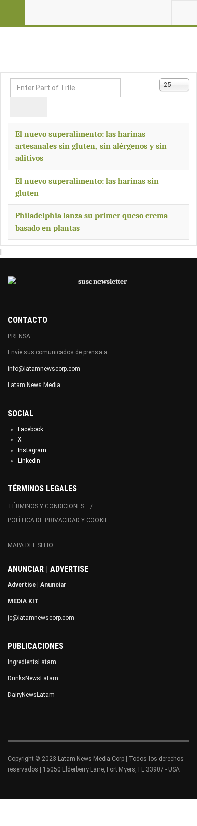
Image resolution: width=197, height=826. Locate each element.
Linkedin (29, 460)
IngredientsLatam (32, 662)
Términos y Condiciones (46, 506)
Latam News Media (34, 385)
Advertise (22, 584)
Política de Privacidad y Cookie (58, 520)
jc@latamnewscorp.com (41, 617)
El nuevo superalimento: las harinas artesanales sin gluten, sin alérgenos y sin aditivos (91, 146)
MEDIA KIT (23, 601)
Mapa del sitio (30, 545)
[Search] (19, 107)
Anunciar (53, 584)
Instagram (32, 450)
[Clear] (37, 107)
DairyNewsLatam (31, 694)
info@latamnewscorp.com (44, 368)
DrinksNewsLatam (33, 678)
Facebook (30, 429)
